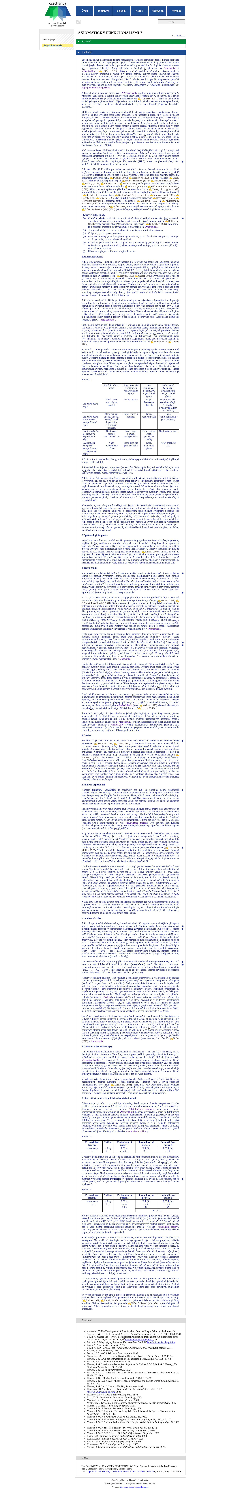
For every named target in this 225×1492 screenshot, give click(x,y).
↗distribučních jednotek (141, 1109)
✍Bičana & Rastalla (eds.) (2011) (98, 209)
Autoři (139, 10)
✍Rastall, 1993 (90, 195)
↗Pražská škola (124, 705)
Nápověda (157, 10)
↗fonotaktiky (116, 724)
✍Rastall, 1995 (109, 1300)
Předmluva (103, 10)
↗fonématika (154, 628)
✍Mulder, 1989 (143, 275)
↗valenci (107, 997)
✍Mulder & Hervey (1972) (136, 180)
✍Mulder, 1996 (104, 198)
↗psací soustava (106, 319)
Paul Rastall (181, 36)
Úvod (85, 10)
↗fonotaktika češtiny (167, 1226)
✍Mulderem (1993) (147, 201)
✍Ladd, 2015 (121, 743)
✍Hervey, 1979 (158, 341)
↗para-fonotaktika (90, 1060)
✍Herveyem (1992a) (163, 198)
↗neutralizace (151, 227)
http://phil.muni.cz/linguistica (139, 1339)
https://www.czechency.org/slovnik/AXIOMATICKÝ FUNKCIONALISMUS (120, 1471)
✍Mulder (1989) (128, 183)
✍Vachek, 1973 (147, 705)
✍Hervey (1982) (109, 183)
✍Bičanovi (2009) (134, 186)
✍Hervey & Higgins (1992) (164, 189)
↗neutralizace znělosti (136, 822)
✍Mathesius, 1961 (121, 1084)
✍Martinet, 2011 (103, 743)
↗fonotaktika (124, 659)
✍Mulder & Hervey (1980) (164, 180)
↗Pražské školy (129, 93)
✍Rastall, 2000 (150, 551)
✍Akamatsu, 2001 (147, 98)
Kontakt (176, 10)
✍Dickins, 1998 (118, 177)
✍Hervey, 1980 (125, 275)
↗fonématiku (169, 68)
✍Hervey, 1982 (146, 708)
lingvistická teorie (53, 45)
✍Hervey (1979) (90, 183)
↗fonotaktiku (88, 71)
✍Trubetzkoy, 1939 (156, 224)
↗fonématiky (124, 721)
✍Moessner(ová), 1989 (162, 195)
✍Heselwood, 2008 (139, 177)
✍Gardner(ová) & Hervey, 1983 (131, 195)
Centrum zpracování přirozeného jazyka (134, 1487)
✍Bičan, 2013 (107, 71)
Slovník (121, 10)
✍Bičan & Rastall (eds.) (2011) (144, 1303)
